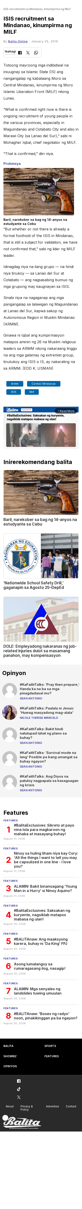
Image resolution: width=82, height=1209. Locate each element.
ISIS (13, 392)
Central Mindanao (44, 383)
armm (15, 383)
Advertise (52, 1106)
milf (31, 392)
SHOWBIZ (10, 1056)
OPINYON (10, 1066)
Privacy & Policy (26, 1108)
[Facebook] (20, 53)
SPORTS (50, 1046)
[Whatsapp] (36, 53)
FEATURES (51, 1056)
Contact (71, 1106)
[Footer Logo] (21, 1122)
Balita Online (18, 41)
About (10, 1106)
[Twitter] (28, 53)
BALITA (8, 1046)
